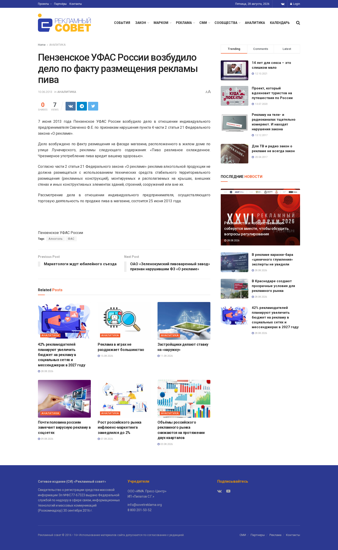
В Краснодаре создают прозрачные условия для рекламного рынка (273, 286)
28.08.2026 (46, 371)
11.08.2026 (166, 355)
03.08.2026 (166, 444)
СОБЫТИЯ (122, 23)
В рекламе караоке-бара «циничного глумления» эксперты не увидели (272, 259)
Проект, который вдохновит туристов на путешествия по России (272, 93)
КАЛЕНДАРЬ (280, 23)
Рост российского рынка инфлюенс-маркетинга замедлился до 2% (119, 427)
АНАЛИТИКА (255, 23)
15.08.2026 (106, 355)
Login (296, 4)
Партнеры (258, 535)
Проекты (43, 4)
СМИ (203, 23)
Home (42, 44)
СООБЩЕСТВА (226, 23)
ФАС (71, 238)
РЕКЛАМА (184, 23)
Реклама (275, 535)
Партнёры (60, 4)
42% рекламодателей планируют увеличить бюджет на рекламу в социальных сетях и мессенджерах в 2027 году (61, 354)
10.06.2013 (45, 92)
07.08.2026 (106, 438)
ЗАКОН (140, 23)
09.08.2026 (46, 438)
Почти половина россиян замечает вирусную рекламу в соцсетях (64, 427)
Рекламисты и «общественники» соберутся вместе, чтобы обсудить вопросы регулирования (256, 228)
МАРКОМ (161, 23)
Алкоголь (56, 238)
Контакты (75, 4)
